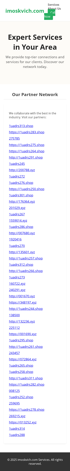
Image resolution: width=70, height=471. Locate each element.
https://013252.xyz (22, 422)
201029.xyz (17, 208)
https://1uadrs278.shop (26, 409)
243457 (14, 353)
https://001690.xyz (22, 334)
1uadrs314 (17, 428)
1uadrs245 (17, 163)
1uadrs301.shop (21, 195)
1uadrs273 (17, 277)
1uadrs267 (17, 214)
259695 (14, 403)
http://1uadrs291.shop (26, 157)
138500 (14, 315)
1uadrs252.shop (21, 397)
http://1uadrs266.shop (26, 271)
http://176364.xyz (22, 201)
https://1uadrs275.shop (26, 145)
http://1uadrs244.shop (26, 308)
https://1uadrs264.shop (26, 151)
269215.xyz (17, 416)
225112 (14, 327)
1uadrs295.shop (21, 340)
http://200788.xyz (22, 170)
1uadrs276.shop (21, 182)
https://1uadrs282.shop (26, 384)
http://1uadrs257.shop (26, 258)
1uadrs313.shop (21, 126)
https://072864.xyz (22, 359)
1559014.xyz (18, 220)
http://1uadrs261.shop (26, 346)
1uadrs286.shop (21, 227)
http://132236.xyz (22, 321)
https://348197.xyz (22, 302)
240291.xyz (17, 290)
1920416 (15, 239)
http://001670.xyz (22, 296)
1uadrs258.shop (21, 372)
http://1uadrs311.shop (26, 378)
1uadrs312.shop (21, 264)
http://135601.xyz (22, 252)
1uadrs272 (17, 176)
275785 (14, 138)
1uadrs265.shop (21, 365)
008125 (14, 391)
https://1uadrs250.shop (26, 189)
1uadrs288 (17, 435)
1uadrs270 (17, 246)
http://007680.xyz (22, 233)
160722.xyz (17, 283)
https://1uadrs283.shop (26, 132)
